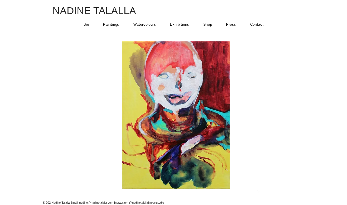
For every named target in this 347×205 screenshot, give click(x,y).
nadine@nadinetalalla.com (96, 202)
